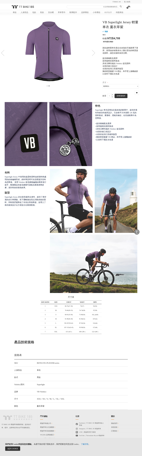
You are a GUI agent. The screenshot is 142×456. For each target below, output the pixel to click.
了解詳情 (84, 444)
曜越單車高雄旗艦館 (47, 431)
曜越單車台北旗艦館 (47, 427)
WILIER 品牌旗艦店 (47, 435)
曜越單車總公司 (45, 423)
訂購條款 (114, 431)
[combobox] (95, 6)
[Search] (120, 6)
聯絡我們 (114, 423)
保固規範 (114, 427)
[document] (71, 447)
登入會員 (127, 2)
